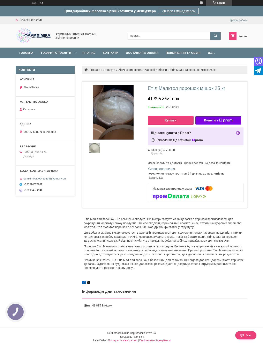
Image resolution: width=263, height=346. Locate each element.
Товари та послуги (55, 52)
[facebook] (84, 283)
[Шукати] (215, 36)
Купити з (211, 120)
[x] (88, 283)
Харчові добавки (155, 69)
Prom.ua (151, 333)
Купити (170, 120)
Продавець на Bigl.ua (131, 336)
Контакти (110, 52)
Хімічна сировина (130, 69)
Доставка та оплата (142, 52)
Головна (26, 52)
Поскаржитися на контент (122, 340)
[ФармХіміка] (33, 42)
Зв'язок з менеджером (178, 11)
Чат (248, 335)
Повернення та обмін (183, 52)
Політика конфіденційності (155, 340)
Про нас (89, 52)
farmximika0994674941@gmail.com (45, 178)
